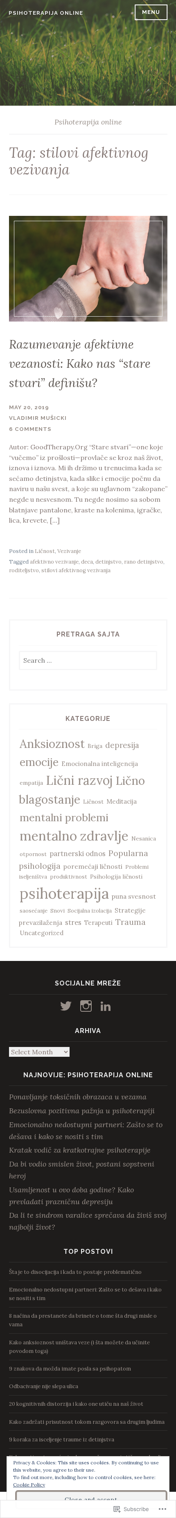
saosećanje (33, 910)
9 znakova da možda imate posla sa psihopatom (70, 1368)
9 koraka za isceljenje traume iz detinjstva (61, 1439)
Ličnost (45, 551)
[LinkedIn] (107, 1006)
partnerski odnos (78, 853)
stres (73, 922)
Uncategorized (41, 933)
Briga (95, 746)
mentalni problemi (64, 817)
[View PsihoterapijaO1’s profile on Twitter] (67, 1006)
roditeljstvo (24, 570)
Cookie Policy (29, 1485)
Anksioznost (52, 743)
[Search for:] (88, 660)
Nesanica (143, 838)
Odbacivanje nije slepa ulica (43, 1386)
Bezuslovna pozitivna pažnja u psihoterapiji (82, 1110)
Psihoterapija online (46, 13)
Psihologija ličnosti (116, 876)
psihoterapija (64, 893)
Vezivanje (69, 551)
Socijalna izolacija (90, 910)
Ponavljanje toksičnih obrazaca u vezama (78, 1096)
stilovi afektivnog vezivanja (76, 570)
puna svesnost (134, 896)
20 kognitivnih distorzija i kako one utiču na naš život (76, 1403)
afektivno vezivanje (54, 561)
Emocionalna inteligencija (99, 764)
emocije (39, 762)
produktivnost (68, 876)
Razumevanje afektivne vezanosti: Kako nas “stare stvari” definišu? (80, 363)
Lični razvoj (79, 780)
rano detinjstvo (143, 561)
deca (87, 561)
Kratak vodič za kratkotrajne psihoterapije (80, 1150)
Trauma (130, 922)
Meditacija (121, 801)
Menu (151, 12)
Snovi (57, 910)
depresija (122, 745)
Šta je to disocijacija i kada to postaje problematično (75, 1272)
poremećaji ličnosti (92, 866)
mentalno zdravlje (74, 835)
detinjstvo (108, 561)
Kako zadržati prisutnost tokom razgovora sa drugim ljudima (87, 1421)
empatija (31, 782)
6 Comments (30, 429)
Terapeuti (98, 923)
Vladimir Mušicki (38, 418)
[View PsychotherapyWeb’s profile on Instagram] (87, 1006)
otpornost (33, 854)
